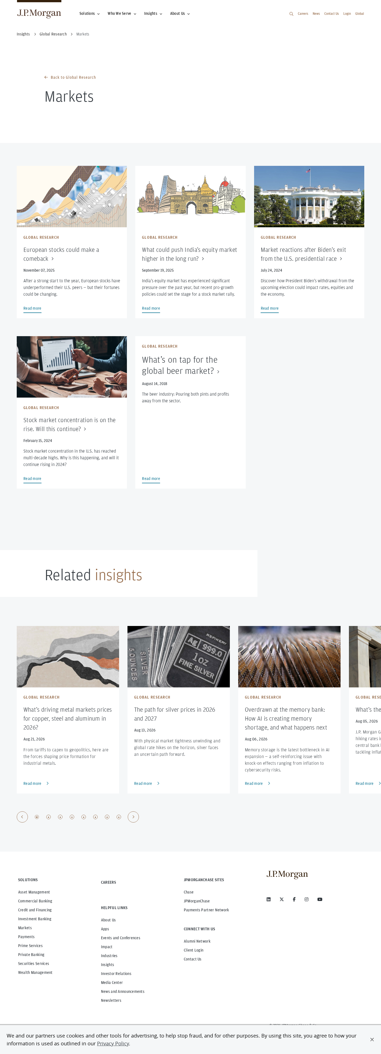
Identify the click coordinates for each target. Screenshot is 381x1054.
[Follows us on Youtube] (319, 899)
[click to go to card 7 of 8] (107, 817)
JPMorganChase (197, 901)
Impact (107, 947)
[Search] (291, 14)
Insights (150, 13)
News (316, 13)
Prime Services (30, 945)
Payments (26, 937)
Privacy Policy (113, 1043)
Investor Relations (116, 973)
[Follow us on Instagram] (306, 899)
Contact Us (331, 13)
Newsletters (111, 1000)
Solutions (87, 13)
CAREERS (108, 882)
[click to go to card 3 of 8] (60, 817)
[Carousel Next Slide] (133, 817)
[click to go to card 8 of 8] (119, 817)
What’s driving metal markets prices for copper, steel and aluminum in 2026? (67, 718)
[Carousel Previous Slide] (22, 817)
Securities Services (33, 963)
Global (359, 13)
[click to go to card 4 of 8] (72, 817)
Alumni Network (197, 941)
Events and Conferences (120, 938)
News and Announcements (122, 991)
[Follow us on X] (281, 899)
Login (347, 13)
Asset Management (34, 892)
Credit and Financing (35, 910)
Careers (303, 13)
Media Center (112, 982)
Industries (109, 955)
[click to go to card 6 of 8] (95, 817)
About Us (177, 13)
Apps (105, 929)
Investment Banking (34, 919)
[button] (372, 1039)
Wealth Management (35, 972)
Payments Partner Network (206, 910)
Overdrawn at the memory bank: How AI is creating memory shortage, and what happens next (286, 718)
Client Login (193, 950)
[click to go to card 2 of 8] (48, 817)
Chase (189, 892)
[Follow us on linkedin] (269, 899)
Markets (25, 928)
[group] (78, 817)
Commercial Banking (35, 901)
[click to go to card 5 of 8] (83, 817)
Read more (32, 783)
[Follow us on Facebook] (294, 899)
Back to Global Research (73, 77)
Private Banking (31, 954)
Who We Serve (119, 13)
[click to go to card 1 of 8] (37, 817)
